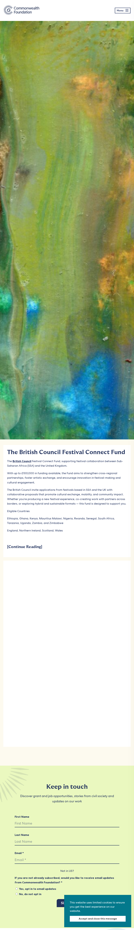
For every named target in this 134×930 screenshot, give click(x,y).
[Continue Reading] (24, 547)
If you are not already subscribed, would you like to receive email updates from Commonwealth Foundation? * (64, 880)
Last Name (22, 835)
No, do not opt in (29, 894)
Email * (19, 853)
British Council (22, 461)
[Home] (21, 10)
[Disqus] (67, 608)
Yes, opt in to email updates (37, 889)
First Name (22, 816)
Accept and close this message (98, 918)
